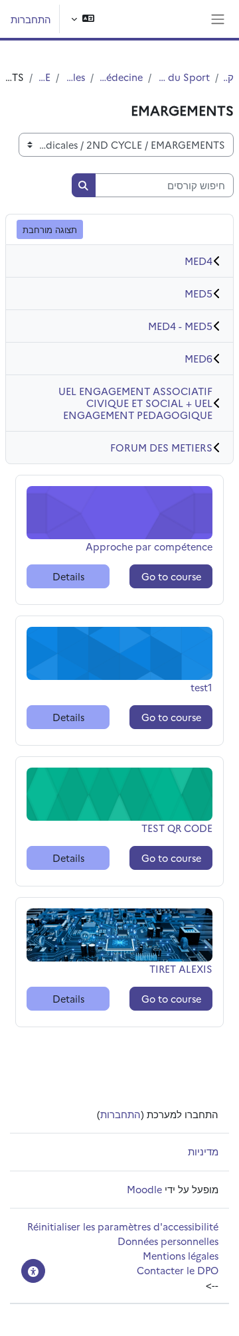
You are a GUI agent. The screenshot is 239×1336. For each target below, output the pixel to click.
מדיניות (203, 1151)
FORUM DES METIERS (161, 447)
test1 (190, 687)
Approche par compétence (149, 546)
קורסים (229, 77)
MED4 (198, 261)
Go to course (171, 576)
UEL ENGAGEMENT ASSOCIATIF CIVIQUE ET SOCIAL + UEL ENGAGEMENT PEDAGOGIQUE (135, 403)
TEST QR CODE (176, 828)
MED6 (198, 358)
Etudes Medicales (74, 77)
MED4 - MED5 (180, 326)
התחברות (31, 19)
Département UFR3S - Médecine (121, 77)
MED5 (198, 293)
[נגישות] (33, 1271)
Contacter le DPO (177, 1270)
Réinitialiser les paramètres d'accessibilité (122, 1226)
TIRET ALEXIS (180, 968)
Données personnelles (168, 1241)
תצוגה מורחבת (50, 229)
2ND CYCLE (44, 77)
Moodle (144, 1189)
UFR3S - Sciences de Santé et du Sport (183, 77)
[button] (82, 19)
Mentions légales (180, 1255)
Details (68, 576)
